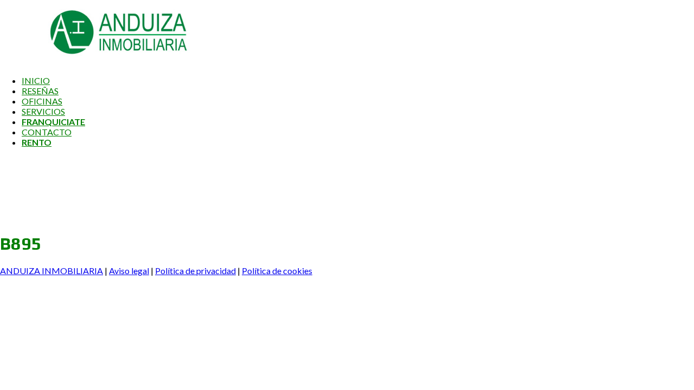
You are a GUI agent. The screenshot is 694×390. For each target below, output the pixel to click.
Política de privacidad (195, 270)
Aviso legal (129, 270)
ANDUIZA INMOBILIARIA (51, 270)
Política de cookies (277, 270)
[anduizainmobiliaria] (95, 61)
